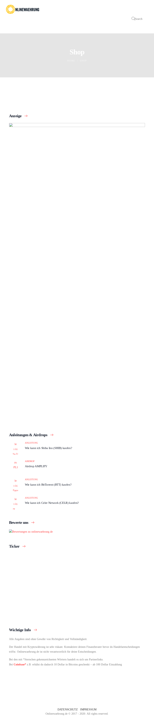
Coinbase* (20, 664)
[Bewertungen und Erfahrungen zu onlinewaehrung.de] (31, 531)
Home (71, 60)
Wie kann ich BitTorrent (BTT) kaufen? (48, 484)
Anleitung (31, 443)
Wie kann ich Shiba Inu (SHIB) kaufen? (48, 448)
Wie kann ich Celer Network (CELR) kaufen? (52, 502)
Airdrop (29, 461)
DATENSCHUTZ (68, 709)
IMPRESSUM (88, 709)
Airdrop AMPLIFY (36, 466)
